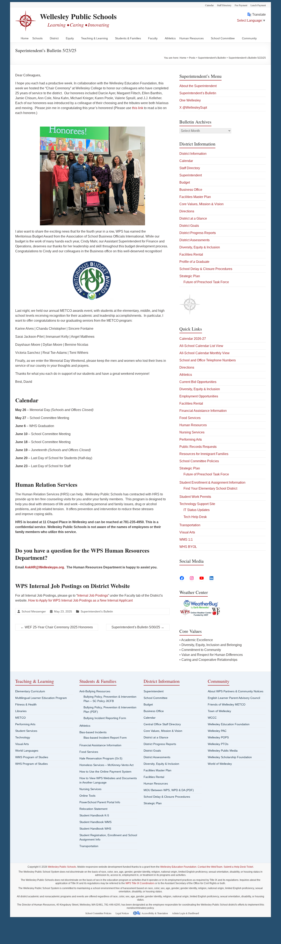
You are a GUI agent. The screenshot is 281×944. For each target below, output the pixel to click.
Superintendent (190, 175)
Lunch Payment (258, 5)
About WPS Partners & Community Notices (235, 691)
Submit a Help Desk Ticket (238, 866)
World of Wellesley (220, 763)
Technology (22, 737)
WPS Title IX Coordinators (139, 883)
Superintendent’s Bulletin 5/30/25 (137, 627)
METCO (20, 717)
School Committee (223, 38)
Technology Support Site (197, 504)
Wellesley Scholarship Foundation (230, 757)
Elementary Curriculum (30, 691)
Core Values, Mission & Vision (201, 204)
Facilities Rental (191, 254)
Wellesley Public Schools (78, 16)
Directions (186, 211)
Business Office (190, 189)
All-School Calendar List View (201, 346)
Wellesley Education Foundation (229, 724)
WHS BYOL (188, 546)
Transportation (189, 525)
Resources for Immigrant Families (203, 454)
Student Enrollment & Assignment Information (212, 482)
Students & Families (128, 38)
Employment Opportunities (198, 396)
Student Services (26, 730)
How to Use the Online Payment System (105, 771)
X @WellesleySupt (193, 107)
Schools (37, 38)
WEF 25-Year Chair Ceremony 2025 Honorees (57, 627)
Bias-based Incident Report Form (105, 737)
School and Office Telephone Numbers (207, 360)
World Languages (26, 750)
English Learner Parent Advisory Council (234, 698)
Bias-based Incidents (93, 732)
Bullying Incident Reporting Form (105, 718)
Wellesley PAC (217, 730)
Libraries (21, 711)
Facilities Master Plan (195, 197)
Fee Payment (241, 5)
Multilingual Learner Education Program (41, 698)
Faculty (153, 38)
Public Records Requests (198, 446)
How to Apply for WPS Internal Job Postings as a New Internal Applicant (80, 600)
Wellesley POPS (218, 737)
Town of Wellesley (219, 711)
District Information (193, 153)
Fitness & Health (26, 704)
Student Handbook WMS (95, 822)
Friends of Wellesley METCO (226, 704)
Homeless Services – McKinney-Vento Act (106, 765)
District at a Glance (193, 218)
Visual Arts (187, 532)
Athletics (170, 38)
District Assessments (194, 240)
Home (25, 38)
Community (249, 38)
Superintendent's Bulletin (97, 611)
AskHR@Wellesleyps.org (44, 567)
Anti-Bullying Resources (94, 691)
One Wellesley (190, 100)
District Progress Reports (197, 233)
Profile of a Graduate (194, 261)
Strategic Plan (189, 276)
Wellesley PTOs (218, 744)
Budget (184, 182)
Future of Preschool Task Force (206, 282)
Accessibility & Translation (155, 913)
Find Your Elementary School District (210, 488)
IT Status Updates (196, 510)
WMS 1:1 (186, 539)
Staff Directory (224, 5)
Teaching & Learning (94, 38)
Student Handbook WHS (95, 828)
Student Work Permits (195, 496)
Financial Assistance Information (203, 410)
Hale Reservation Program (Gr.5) (100, 758)
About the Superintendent (198, 86)
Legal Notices (122, 913)
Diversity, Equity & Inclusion (199, 247)
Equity (70, 38)
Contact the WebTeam (210, 866)
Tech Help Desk (195, 517)
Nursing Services (191, 432)
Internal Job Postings (92, 595)
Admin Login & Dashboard (185, 913)
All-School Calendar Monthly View (204, 353)
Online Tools (87, 795)
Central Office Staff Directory (162, 724)
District (54, 38)
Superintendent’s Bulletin (197, 93)
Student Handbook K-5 (94, 815)
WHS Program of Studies (31, 763)
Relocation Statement (93, 808)
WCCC (212, 717)
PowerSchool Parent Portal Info (99, 802)
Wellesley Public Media (223, 750)
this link (137, 108)
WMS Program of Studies (31, 757)
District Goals (189, 225)
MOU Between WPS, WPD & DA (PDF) (169, 790)
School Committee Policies (199, 461)
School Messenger (34, 611)
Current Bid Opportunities (197, 382)
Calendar (209, 5)
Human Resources (191, 38)
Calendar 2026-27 (192, 338)
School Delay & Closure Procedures (205, 269)
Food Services (190, 418)
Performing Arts (190, 439)
